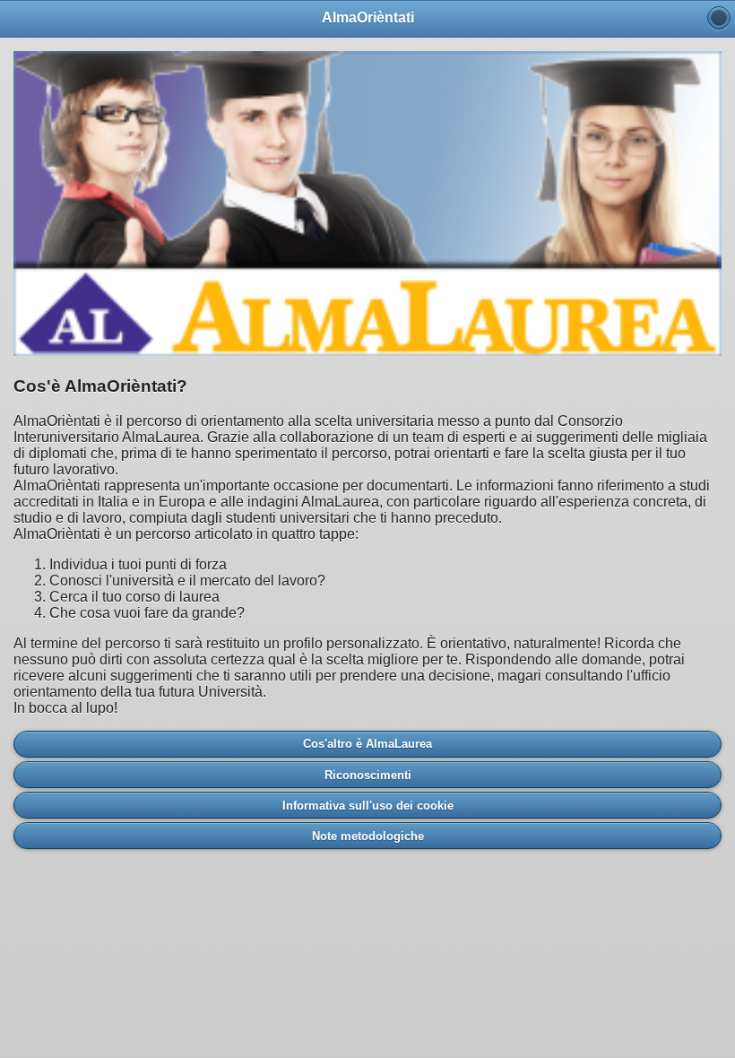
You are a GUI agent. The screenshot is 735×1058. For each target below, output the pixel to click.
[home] (719, 18)
